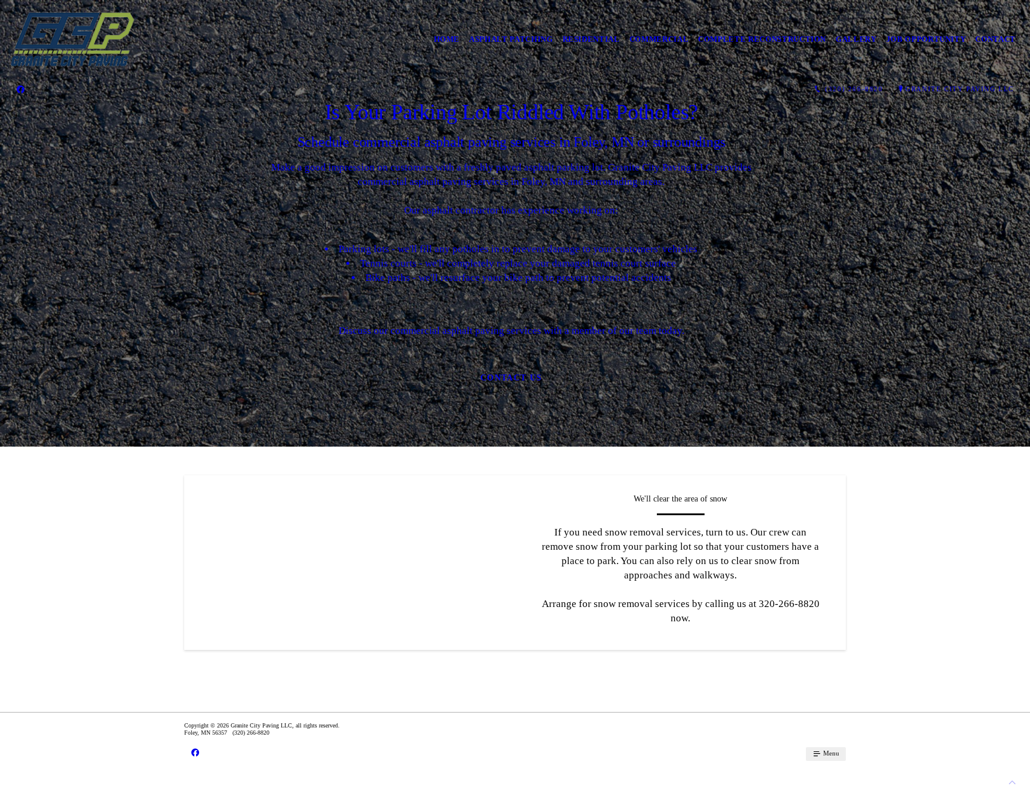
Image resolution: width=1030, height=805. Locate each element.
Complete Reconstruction (762, 39)
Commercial (659, 39)
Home (447, 39)
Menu (830, 753)
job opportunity (926, 39)
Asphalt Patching (511, 39)
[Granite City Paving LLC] (72, 39)
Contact (995, 39)
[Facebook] (21, 88)
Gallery (856, 39)
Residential (591, 39)
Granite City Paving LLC (959, 88)
